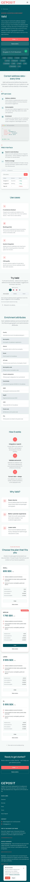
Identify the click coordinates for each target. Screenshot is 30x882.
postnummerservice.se (5, 851)
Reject (13, 878)
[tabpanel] (15, 302)
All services (5, 9)
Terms (2, 810)
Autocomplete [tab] (6, 293)
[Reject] (23, 868)
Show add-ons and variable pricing (16, 745)
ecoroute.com (4, 864)
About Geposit (4, 813)
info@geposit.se (7, 824)
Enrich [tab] (24, 293)
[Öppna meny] (27, 2)
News (2, 806)
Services (3, 803)
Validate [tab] (15, 293)
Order (14, 39)
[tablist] (15, 293)
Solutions (3, 799)
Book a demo (15, 44)
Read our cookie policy (14, 874)
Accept (7, 878)
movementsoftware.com (6, 837)
